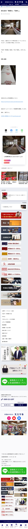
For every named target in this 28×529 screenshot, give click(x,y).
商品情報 (4, 325)
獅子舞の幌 (4, 341)
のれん (3, 316)
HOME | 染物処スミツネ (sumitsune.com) (11, 116)
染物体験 (4, 336)
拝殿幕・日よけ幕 (6, 327)
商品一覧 (21, 405)
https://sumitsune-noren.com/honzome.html (12, 101)
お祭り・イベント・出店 (8, 311)
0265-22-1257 (9, 399)
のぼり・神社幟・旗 (7, 313)
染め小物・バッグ (6, 330)
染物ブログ (9, 168)
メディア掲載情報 (6, 322)
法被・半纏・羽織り (7, 338)
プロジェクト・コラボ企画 (8, 319)
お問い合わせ (8, 405)
